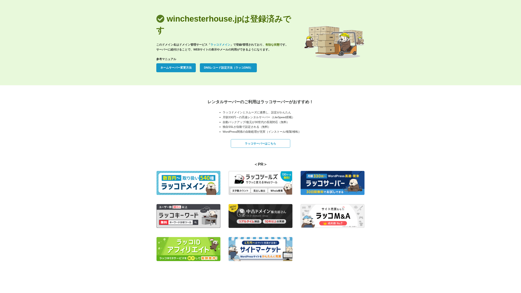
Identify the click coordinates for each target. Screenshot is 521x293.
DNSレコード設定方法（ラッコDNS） (228, 67)
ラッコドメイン (220, 44)
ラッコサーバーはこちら (260, 143)
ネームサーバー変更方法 (176, 67)
